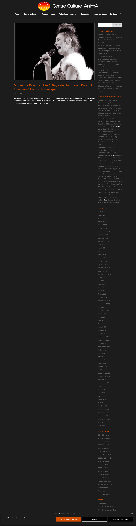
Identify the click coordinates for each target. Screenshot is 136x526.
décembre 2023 (104, 301)
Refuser (95, 519)
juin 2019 (101, 426)
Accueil (18, 14)
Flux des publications (106, 507)
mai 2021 (101, 393)
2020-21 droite (103, 442)
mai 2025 (101, 248)
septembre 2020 (104, 419)
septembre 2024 (104, 274)
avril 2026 (101, 218)
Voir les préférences (120, 519)
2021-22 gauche (104, 451)
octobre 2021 (103, 380)
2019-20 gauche (104, 438)
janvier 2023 (102, 333)
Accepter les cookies (69, 519)
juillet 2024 (102, 278)
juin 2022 (101, 353)
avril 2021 (101, 396)
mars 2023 (102, 327)
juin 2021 (101, 389)
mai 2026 (101, 215)
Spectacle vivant (104, 494)
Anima (73, 14)
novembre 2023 (104, 304)
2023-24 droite (103, 461)
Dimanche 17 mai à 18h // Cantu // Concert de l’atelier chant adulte (110, 88)
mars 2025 (102, 254)
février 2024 (102, 294)
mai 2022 (101, 357)
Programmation (49, 14)
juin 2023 (101, 317)
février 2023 (102, 330)
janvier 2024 (102, 297)
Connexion (102, 503)
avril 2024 (101, 287)
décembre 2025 (104, 231)
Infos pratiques (100, 14)
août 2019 (101, 422)
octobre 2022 (103, 343)
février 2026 (102, 225)
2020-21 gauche (104, 445)
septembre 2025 (104, 241)
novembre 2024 (104, 268)
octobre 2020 (103, 416)
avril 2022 (101, 360)
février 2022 (102, 366)
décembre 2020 (104, 409)
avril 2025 (101, 251)
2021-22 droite (103, 448)
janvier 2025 (102, 261)
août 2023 (102, 314)
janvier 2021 (102, 406)
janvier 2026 (102, 228)
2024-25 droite (103, 468)
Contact (113, 14)
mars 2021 (102, 399)
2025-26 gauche (104, 478)
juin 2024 (101, 281)
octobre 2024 (103, 271)
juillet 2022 (102, 350)
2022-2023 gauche (105, 458)
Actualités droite (104, 481)
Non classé (102, 491)
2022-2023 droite (104, 455)
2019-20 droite (103, 435)
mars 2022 (102, 363)
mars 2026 (102, 222)
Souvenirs (85, 14)
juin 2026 (101, 212)
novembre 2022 (104, 340)
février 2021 (102, 403)
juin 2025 (101, 245)
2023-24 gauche (104, 465)
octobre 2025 (103, 238)
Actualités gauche (105, 484)
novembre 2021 (104, 376)
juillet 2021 (102, 386)
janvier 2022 (102, 370)
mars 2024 (102, 291)
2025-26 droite (103, 474)
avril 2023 (101, 324)
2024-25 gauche (104, 471)
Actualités (63, 14)
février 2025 (102, 258)
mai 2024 (101, 284)
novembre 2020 (104, 412)
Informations (103, 488)
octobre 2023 (103, 307)
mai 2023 (101, 320)
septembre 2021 (104, 383)
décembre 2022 (104, 337)
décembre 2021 (104, 373)
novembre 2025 (104, 235)
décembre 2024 (104, 264)
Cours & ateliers (30, 14)
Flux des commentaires (107, 510)
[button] (132, 514)
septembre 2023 (104, 310)
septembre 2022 (104, 347)
